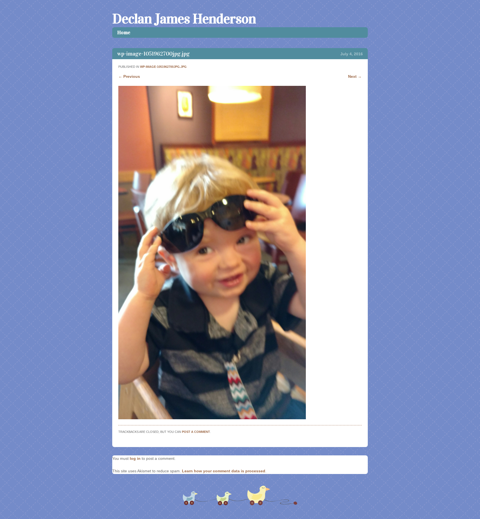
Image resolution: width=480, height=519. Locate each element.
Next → (355, 76)
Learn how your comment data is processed (223, 471)
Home (123, 32)
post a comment (196, 431)
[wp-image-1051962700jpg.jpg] (212, 418)
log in (135, 458)
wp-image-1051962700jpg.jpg (163, 66)
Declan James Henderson (184, 18)
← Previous (129, 76)
